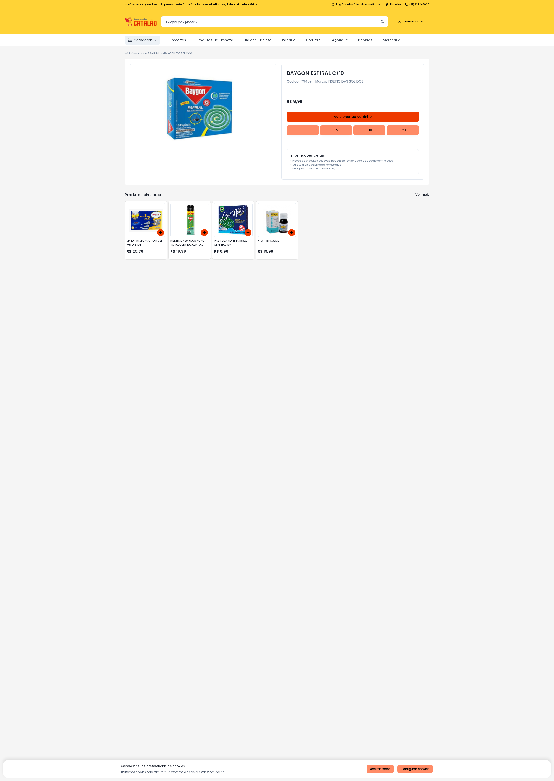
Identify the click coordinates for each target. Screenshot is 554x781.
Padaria (289, 40)
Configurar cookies (415, 769)
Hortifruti (314, 40)
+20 (403, 130)
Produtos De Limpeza (214, 40)
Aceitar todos (380, 769)
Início (128, 53)
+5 (336, 130)
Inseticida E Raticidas (148, 53)
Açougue (340, 40)
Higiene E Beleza (258, 40)
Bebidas (365, 40)
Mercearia (392, 40)
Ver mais (422, 194)
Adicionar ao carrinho (353, 116)
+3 (303, 130)
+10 (369, 130)
